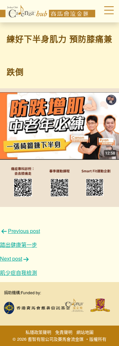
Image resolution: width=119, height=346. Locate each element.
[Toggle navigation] (105, 11)
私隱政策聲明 (38, 332)
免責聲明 (63, 332)
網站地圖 (85, 332)
